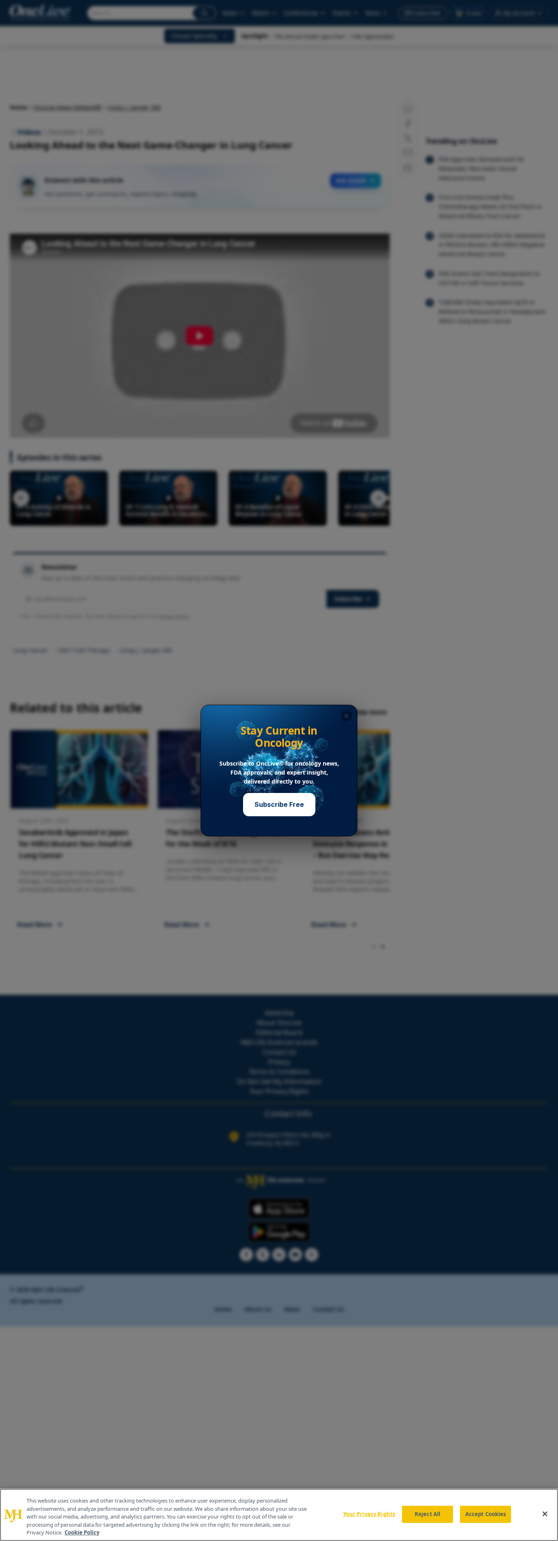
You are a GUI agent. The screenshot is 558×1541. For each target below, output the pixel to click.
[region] (279, 1515)
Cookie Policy (82, 1532)
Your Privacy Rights (369, 1514)
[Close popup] (346, 715)
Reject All (427, 1514)
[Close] (545, 1514)
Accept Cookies (485, 1514)
